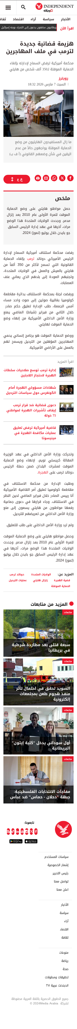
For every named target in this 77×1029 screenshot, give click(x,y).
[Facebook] (35, 831)
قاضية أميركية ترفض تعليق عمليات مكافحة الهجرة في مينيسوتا (34, 433)
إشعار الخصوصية (57, 865)
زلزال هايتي (40, 580)
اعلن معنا (62, 889)
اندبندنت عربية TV (57, 985)
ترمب (29, 258)
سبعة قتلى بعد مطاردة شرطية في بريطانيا (41, 647)
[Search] (23, 7)
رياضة (64, 961)
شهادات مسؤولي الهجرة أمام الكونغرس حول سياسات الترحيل (31, 390)
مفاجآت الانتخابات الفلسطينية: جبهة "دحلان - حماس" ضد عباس (40, 794)
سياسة (48, 19)
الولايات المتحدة (41, 574)
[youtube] (22, 831)
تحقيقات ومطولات (56, 977)
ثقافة (64, 937)
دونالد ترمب (17, 574)
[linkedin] (17, 831)
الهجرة (43, 472)
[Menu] (8, 7)
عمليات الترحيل (18, 580)
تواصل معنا (61, 881)
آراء (33, 19)
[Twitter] (31, 831)
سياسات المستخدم (56, 857)
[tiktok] (13, 831)
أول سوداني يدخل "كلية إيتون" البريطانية (41, 745)
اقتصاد (18, 19)
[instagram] (26, 831)
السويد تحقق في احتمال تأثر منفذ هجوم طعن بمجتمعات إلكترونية (43, 694)
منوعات (63, 952)
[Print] (38, 178)
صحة (65, 969)
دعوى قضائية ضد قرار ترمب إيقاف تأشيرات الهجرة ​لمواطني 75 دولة (31, 410)
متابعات (38, 604)
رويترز (64, 78)
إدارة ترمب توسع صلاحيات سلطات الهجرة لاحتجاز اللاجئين (30, 373)
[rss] (8, 831)
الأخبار (65, 19)
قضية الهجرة (62, 580)
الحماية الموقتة (60, 586)
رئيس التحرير (60, 873)
